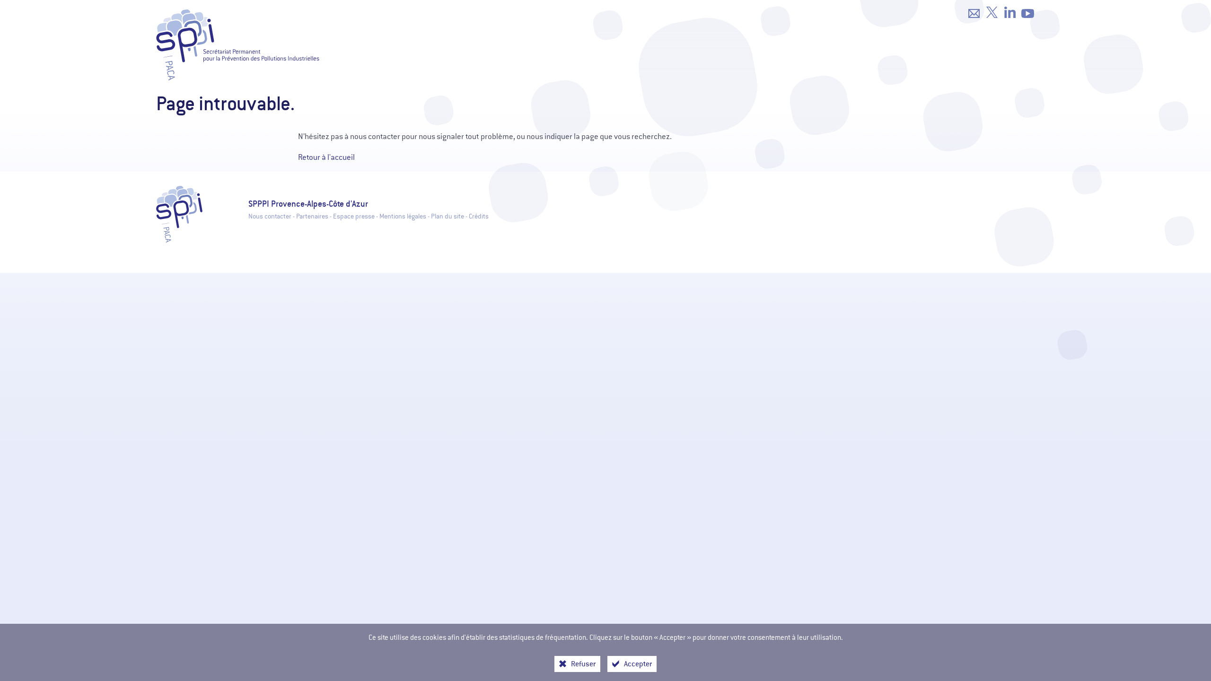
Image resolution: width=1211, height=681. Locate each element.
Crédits (479, 216)
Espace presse (354, 216)
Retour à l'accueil (326, 157)
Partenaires (312, 216)
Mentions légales (402, 216)
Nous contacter (269, 216)
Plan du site (447, 216)
